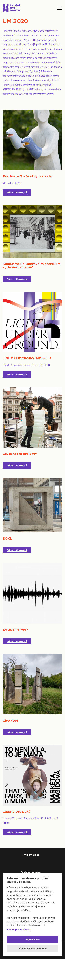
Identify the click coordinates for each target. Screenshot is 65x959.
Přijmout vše (32, 939)
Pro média (30, 854)
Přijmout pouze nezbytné (32, 948)
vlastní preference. (18, 929)
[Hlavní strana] (11, 8)
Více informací (17, 192)
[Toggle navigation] (59, 8)
